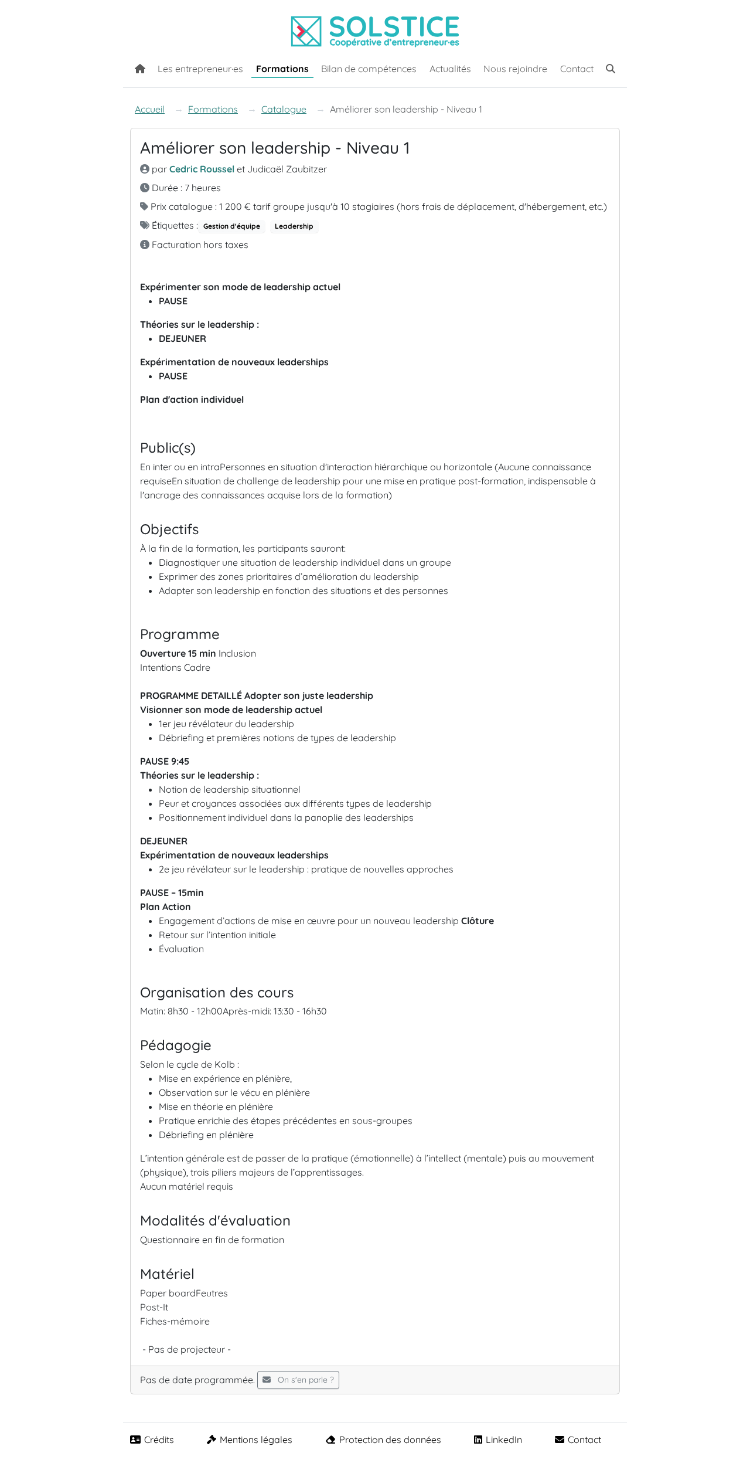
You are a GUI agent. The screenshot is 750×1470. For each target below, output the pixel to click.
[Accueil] (140, 67)
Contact (577, 68)
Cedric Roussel (201, 169)
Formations (282, 68)
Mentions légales (256, 1439)
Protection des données (390, 1439)
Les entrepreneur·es (200, 68)
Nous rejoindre (515, 68)
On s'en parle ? (304, 1379)
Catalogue (283, 109)
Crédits (159, 1439)
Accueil (150, 109)
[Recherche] (610, 67)
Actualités (450, 68)
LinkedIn (504, 1439)
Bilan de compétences (369, 68)
